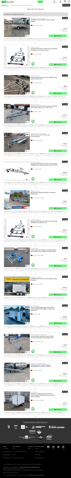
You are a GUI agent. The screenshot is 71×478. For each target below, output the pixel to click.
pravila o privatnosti (33, 475)
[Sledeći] (28, 27)
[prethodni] (5, 27)
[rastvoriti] (35, 43)
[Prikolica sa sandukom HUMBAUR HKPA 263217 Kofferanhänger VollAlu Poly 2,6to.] (17, 286)
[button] (69, 1)
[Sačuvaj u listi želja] (66, 20)
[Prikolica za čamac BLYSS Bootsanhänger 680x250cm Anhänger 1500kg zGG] (17, 200)
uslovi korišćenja (41, 475)
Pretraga (66, 5)
